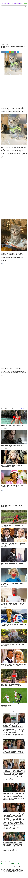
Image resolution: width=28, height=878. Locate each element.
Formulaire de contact (9, 864)
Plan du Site (15, 863)
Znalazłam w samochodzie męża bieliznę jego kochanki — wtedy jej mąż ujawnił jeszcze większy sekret (13, 751)
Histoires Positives (17, 49)
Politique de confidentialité (6, 863)
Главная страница (4, 44)
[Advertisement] (14, 26)
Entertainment (12, 2)
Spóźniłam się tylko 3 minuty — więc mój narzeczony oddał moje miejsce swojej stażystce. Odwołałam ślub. (14, 795)
